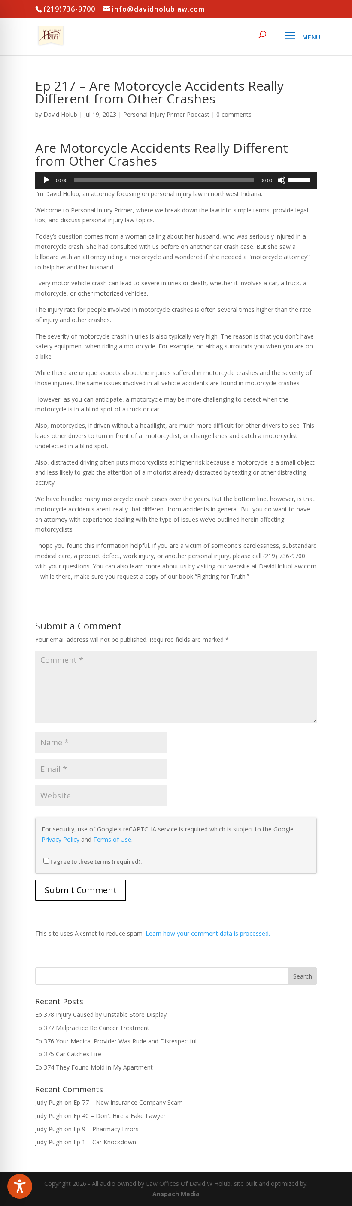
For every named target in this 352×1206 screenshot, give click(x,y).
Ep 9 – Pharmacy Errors (106, 1129)
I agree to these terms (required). (96, 861)
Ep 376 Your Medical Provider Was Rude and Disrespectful (116, 1041)
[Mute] (281, 180)
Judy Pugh (49, 1102)
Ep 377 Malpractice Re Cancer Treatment (92, 1028)
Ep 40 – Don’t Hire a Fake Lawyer (119, 1116)
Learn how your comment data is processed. (208, 933)
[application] (176, 180)
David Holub (60, 114)
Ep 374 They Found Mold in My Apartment (94, 1067)
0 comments (234, 114)
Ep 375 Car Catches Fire (68, 1054)
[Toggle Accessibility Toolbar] (19, 1186)
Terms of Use (112, 839)
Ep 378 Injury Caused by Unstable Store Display (101, 1014)
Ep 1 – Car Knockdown (104, 1142)
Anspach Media (176, 1194)
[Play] (46, 180)
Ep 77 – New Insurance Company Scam (128, 1102)
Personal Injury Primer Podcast (166, 114)
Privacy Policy (60, 839)
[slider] (300, 179)
